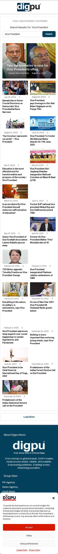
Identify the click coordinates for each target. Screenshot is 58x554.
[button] (53, 498)
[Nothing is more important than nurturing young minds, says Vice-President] (42, 322)
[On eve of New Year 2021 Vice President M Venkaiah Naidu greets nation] (42, 289)
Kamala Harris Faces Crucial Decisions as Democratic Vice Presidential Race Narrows (12, 106)
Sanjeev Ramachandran (19, 73)
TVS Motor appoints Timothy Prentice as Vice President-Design (14, 272)
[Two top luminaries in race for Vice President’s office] (28, 61)
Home (15, 21)
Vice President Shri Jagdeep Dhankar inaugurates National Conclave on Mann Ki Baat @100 (42, 174)
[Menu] (3, 8)
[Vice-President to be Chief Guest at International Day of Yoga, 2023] (15, 354)
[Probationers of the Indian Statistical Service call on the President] (15, 387)
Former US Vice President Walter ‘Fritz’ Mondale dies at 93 (41, 240)
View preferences (29, 543)
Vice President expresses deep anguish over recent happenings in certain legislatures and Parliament (15, 337)
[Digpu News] (29, 7)
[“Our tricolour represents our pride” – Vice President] (15, 123)
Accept (29, 527)
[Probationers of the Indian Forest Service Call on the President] (42, 354)
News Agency (10, 487)
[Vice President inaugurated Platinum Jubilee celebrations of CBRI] (42, 257)
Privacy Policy (34, 550)
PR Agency (8, 482)
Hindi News (8, 491)
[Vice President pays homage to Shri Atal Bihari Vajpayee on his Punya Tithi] (42, 88)
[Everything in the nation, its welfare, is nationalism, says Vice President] (15, 289)
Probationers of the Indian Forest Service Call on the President (42, 370)
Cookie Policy (22, 550)
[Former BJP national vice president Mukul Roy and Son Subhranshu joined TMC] (42, 191)
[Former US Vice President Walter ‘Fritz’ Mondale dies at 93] (42, 224)
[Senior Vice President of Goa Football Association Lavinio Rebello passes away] (15, 224)
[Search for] (54, 8)
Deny (29, 535)
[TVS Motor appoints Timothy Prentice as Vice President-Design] (15, 257)
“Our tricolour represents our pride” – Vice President (14, 139)
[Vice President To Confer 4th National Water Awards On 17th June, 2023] (42, 123)
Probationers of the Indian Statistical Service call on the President (14, 403)
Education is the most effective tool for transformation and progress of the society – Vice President (14, 174)
